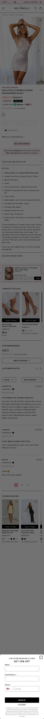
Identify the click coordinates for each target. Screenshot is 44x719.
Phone (8, 685)
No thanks (22, 704)
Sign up (22, 700)
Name (7, 665)
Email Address (11, 675)
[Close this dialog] (41, 657)
